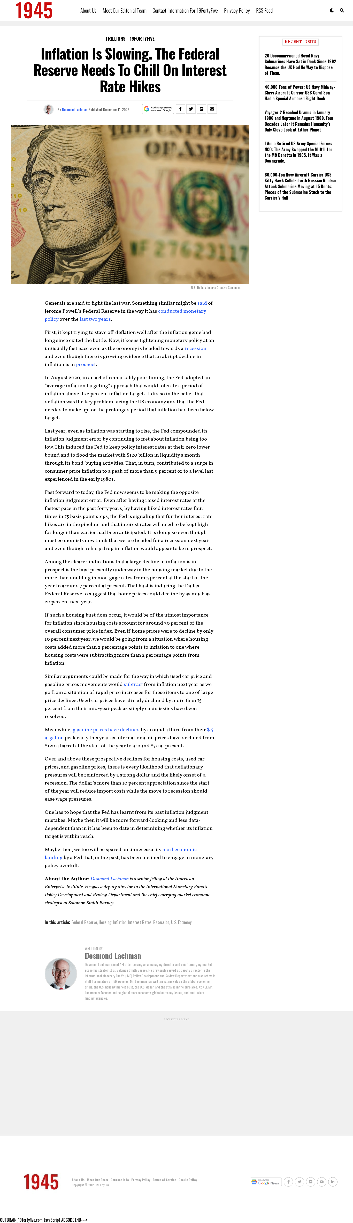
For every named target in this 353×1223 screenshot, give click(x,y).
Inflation (119, 922)
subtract (133, 684)
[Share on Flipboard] (201, 109)
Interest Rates (139, 922)
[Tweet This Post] (191, 109)
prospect (86, 364)
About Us (88, 10)
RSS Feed (264, 10)
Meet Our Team (97, 1179)
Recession (161, 922)
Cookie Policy (188, 1179)
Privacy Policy (237, 10)
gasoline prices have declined (106, 730)
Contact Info (120, 1179)
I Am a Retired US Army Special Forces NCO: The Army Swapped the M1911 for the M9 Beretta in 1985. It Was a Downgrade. (298, 152)
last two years (95, 319)
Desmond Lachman (74, 109)
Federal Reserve (84, 922)
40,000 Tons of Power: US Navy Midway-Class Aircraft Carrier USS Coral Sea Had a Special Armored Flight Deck (300, 93)
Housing (105, 922)
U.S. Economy (181, 922)
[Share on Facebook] (180, 109)
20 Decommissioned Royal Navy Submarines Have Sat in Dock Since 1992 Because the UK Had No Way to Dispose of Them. (300, 64)
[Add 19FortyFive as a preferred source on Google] (158, 109)
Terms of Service (164, 1179)
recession (195, 348)
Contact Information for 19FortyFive (185, 10)
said (202, 303)
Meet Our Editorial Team (125, 10)
